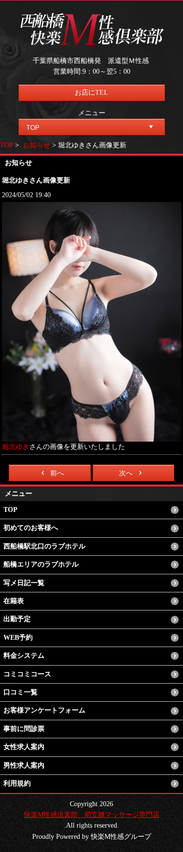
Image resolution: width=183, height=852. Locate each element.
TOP (6, 145)
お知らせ (36, 145)
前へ (57, 473)
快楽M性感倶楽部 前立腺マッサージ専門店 (92, 814)
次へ (126, 473)
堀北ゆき (15, 446)
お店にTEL (91, 92)
